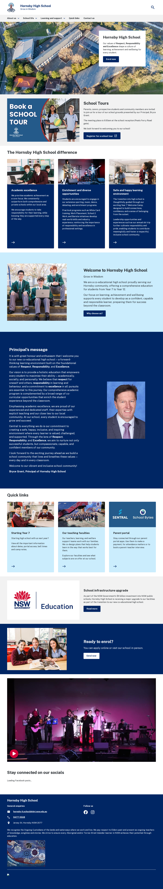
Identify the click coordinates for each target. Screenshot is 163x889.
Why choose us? (95, 313)
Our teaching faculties (76, 533)
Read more (92, 609)
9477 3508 (19, 817)
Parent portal (121, 533)
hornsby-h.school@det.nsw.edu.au (30, 811)
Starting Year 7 (20, 533)
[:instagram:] (93, 813)
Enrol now (111, 59)
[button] (13, 18)
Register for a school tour (103, 135)
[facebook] (86, 813)
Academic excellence (24, 190)
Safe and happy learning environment (128, 192)
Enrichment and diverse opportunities (76, 192)
